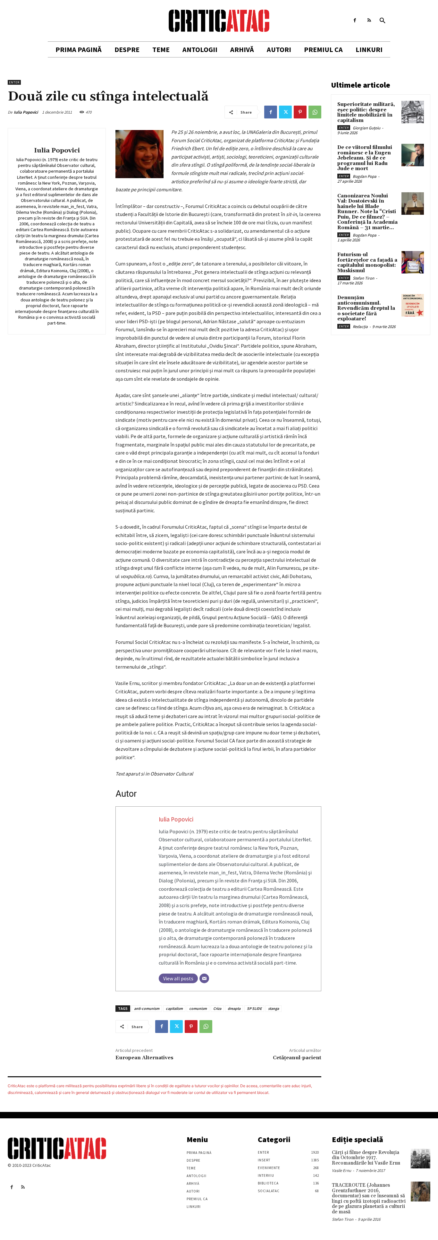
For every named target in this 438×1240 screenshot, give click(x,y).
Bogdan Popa (364, 176)
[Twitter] (285, 112)
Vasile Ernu (341, 1170)
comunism (198, 1008)
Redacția (360, 326)
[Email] (204, 978)
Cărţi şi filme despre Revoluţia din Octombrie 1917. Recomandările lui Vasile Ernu (366, 1157)
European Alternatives (144, 1057)
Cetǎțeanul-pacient (297, 1057)
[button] (382, 21)
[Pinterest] (300, 112)
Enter (14, 82)
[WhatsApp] (314, 112)
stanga (273, 1008)
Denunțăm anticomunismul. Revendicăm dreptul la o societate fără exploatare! (366, 308)
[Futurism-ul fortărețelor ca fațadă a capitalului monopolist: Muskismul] (412, 262)
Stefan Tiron (363, 278)
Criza (217, 1008)
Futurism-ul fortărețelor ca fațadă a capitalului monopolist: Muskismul (367, 263)
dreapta (234, 1008)
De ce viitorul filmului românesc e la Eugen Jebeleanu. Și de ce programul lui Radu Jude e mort (364, 158)
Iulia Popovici (26, 112)
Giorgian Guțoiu (366, 128)
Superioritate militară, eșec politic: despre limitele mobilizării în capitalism (366, 112)
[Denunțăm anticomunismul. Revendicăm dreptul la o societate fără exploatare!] (412, 305)
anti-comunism (146, 1008)
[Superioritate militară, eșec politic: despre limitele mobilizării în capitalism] (412, 112)
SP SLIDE (254, 1008)
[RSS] (369, 20)
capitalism (174, 1008)
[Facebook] (354, 20)
